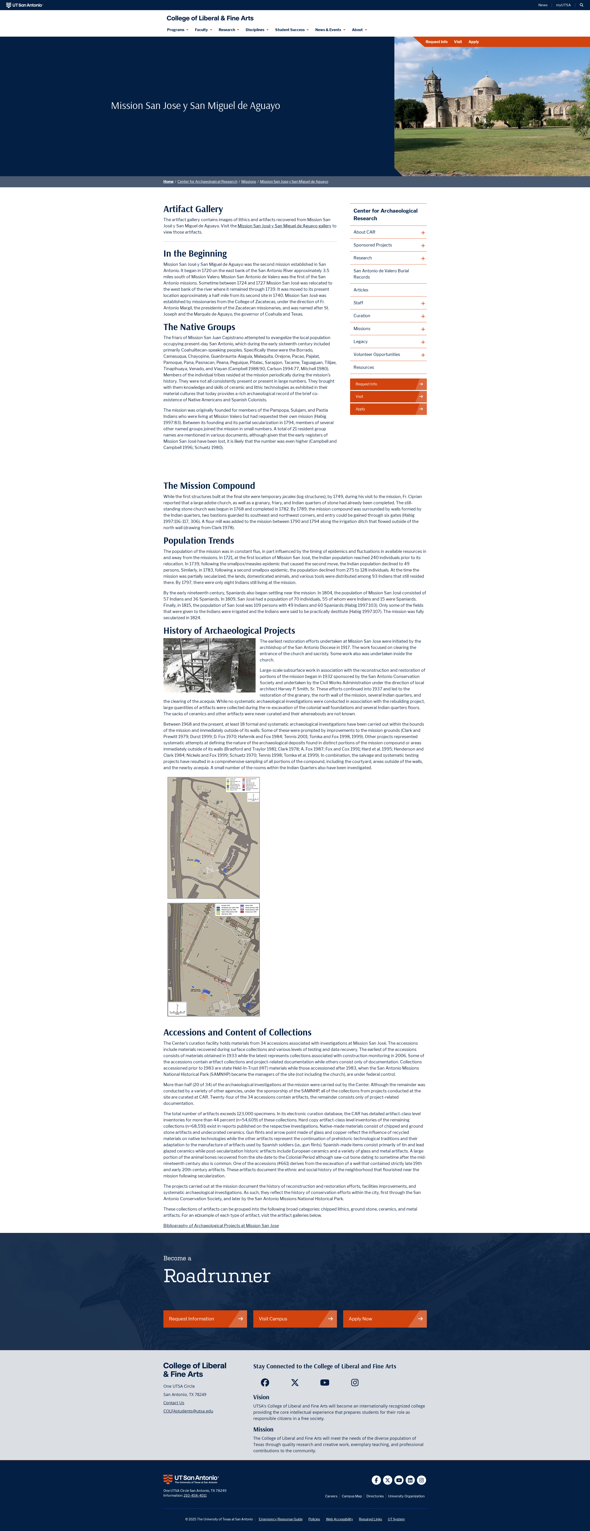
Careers (331, 1496)
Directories (375, 1496)
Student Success (290, 30)
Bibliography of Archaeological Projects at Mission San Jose (221, 1225)
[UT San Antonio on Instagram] (421, 1480)
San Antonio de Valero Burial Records (381, 273)
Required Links (370, 1519)
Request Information (191, 1319)
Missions (248, 181)
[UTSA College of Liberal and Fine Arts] (209, 16)
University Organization (406, 1496)
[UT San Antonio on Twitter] (387, 1480)
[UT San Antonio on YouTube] (399, 1480)
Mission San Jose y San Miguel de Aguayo (294, 181)
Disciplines (255, 30)
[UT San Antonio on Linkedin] (410, 1480)
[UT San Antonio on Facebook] (376, 1480)
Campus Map (352, 1496)
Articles (361, 289)
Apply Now (360, 1319)
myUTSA (563, 5)
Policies (314, 1519)
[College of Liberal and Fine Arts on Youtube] (325, 1384)
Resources (364, 367)
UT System (396, 1519)
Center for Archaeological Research (207, 181)
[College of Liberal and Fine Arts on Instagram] (355, 1384)
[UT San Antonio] (24, 5)
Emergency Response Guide (281, 1519)
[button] (581, 5)
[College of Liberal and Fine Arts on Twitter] (295, 1384)
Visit (458, 42)
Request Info (437, 42)
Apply (474, 42)
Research (227, 30)
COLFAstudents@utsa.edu (188, 1411)
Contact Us (173, 1402)
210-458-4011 (195, 1495)
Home (168, 181)
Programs (175, 30)
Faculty (201, 30)
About (357, 30)
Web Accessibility (339, 1519)
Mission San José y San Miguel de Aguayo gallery (284, 225)
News (543, 5)
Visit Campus (273, 1319)
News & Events (328, 30)
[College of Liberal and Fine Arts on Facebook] (265, 1384)
